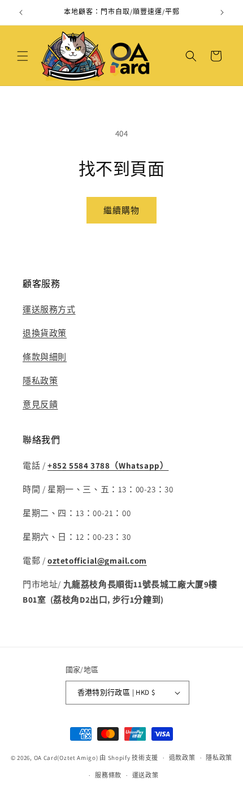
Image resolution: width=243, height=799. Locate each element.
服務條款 (108, 775)
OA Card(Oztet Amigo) (66, 758)
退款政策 (182, 758)
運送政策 (145, 775)
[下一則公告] (222, 12)
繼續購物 (121, 210)
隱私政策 (40, 380)
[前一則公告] (20, 12)
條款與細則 (45, 356)
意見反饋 (40, 404)
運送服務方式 (49, 309)
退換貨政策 (45, 333)
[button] (22, 56)
